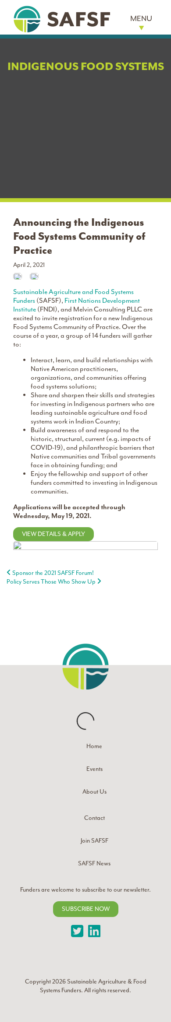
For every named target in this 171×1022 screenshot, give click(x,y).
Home (94, 746)
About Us (94, 791)
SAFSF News (94, 863)
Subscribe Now (86, 909)
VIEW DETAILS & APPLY (53, 534)
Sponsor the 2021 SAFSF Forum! (52, 573)
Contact (94, 818)
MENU (141, 18)
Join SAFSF (94, 840)
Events (94, 769)
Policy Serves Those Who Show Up (52, 581)
